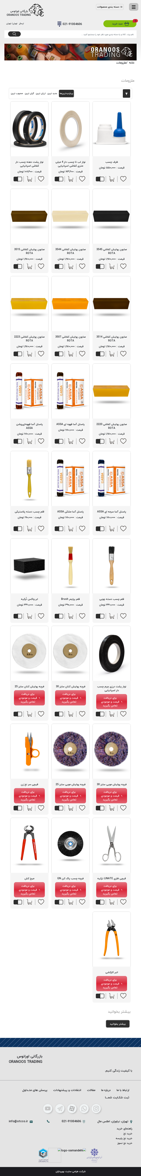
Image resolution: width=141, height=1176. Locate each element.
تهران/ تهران (12, 23)
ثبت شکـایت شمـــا (117, 1097)
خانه (131, 62)
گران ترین (29, 93)
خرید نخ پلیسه (124, 1138)
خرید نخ (127, 1133)
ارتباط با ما (123, 1090)
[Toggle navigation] (133, 7)
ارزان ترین (41, 93)
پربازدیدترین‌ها (66, 93)
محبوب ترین (17, 93)
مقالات (91, 1090)
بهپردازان (60, 1171)
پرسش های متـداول (34, 1090)
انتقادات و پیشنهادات (67, 1090)
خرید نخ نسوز (124, 1143)
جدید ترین (52, 93)
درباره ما (106, 1090)
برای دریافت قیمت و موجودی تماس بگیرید (110, 702)
